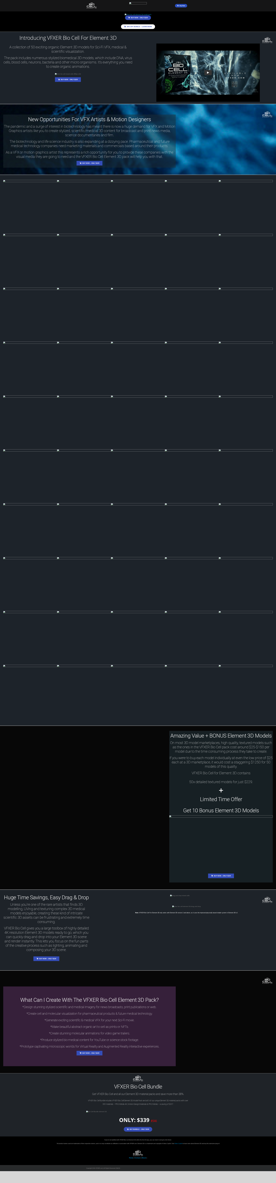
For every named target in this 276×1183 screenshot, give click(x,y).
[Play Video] (208, 72)
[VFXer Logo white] (138, 3)
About (144, 1158)
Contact (137, 1158)
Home (131, 1158)
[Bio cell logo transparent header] (138, 14)
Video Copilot (178, 1143)
